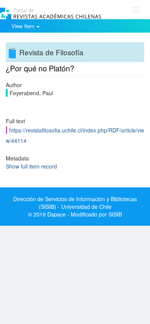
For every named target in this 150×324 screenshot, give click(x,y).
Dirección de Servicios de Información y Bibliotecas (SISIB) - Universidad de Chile (75, 202)
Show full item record (31, 166)
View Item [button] (24, 26)
